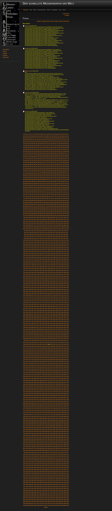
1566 (38, 280)
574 (55, 179)
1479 (32, 270)
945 (49, 212)
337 (66, 158)
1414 (40, 263)
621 (62, 183)
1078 (54, 225)
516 (26, 175)
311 (57, 157)
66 (26, 138)
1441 (67, 264)
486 (55, 172)
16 (44, 134)
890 (26, 208)
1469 (51, 268)
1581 (32, 282)
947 (53, 212)
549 (49, 177)
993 (57, 215)
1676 (59, 291)
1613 (27, 285)
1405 (62, 261)
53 (53, 136)
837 (53, 202)
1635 (40, 287)
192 (39, 147)
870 (30, 206)
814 (51, 200)
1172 (30, 236)
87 (57, 138)
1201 (61, 238)
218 (47, 149)
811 (45, 200)
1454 (57, 266)
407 (28, 166)
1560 (67, 278)
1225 (35, 242)
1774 (48, 302)
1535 (46, 276)
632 (39, 185)
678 (43, 189)
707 (57, 191)
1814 (65, 306)
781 (28, 198)
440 (51, 168)
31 (66, 134)
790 (47, 198)
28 (62, 134)
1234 (59, 242)
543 (36, 177)
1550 (40, 278)
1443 (27, 266)
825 (28, 202)
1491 (65, 270)
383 (24, 164)
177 (53, 145)
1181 (54, 236)
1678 (65, 291)
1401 (51, 261)
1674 (54, 291)
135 (57, 141)
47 (44, 136)
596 (55, 181)
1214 (51, 240)
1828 (57, 308)
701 (45, 191)
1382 (46, 259)
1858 (46, 312)
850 (34, 204)
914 (30, 210)
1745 (62, 299)
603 (24, 183)
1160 (43, 234)
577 (62, 179)
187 (28, 147)
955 (24, 213)
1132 (59, 230)
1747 (67, 299)
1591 (59, 282)
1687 (43, 293)
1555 (54, 278)
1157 (35, 234)
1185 (64, 236)
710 (64, 191)
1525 (65, 274)
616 (51, 183)
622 (64, 183)
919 (41, 210)
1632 (32, 287)
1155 (30, 234)
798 (64, 198)
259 (41, 153)
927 (57, 210)
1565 (35, 280)
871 (32, 206)
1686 (40, 293)
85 (54, 138)
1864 (62, 312)
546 (43, 177)
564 (34, 179)
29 (63, 134)
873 (36, 206)
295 (24, 157)
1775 (51, 302)
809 (41, 200)
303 (41, 157)
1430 (38, 264)
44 (40, 136)
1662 (67, 289)
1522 (57, 274)
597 (57, 181)
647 (24, 187)
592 (47, 181)
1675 (57, 291)
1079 (57, 225)
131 (49, 141)
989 (49, 215)
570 (47, 179)
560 (26, 179)
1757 (48, 300)
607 (32, 183)
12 (38, 134)
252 (26, 153)
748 (51, 194)
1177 (43, 236)
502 (43, 174)
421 (57, 166)
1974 (38, 325)
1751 (32, 300)
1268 (59, 246)
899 (45, 208)
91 (63, 138)
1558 (62, 278)
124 (34, 141)
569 (45, 179)
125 (36, 141)
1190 (32, 238)
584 (30, 181)
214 (38, 149)
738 (30, 194)
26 (59, 134)
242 (51, 151)
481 (45, 172)
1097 (59, 227)
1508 (65, 272)
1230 (48, 242)
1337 (62, 253)
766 (43, 196)
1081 (62, 225)
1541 (62, 276)
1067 (24, 225)
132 (51, 141)
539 (28, 177)
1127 (46, 230)
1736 (38, 299)
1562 (27, 280)
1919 (27, 319)
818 (59, 200)
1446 (35, 266)
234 (34, 151)
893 (32, 208)
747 (49, 194)
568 (43, 179)
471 (24, 172)
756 (68, 194)
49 (47, 136)
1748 (24, 300)
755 (66, 194)
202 (60, 147)
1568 (43, 280)
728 (55, 193)
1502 (48, 272)
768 (47, 196)
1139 (33, 232)
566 (39, 179)
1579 (27, 282)
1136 (25, 232)
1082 (65, 225)
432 (34, 168)
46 (43, 136)
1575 (62, 280)
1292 (32, 249)
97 (26, 140)
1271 (67, 246)
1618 (40, 285)
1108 (42, 229)
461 (49, 170)
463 (53, 170)
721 (41, 193)
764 (39, 196)
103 (37, 140)
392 (43, 164)
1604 (49, 283)
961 (36, 213)
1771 (40, 302)
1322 (67, 251)
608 (34, 183)
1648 (29, 289)
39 (32, 136)
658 (47, 187)
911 (24, 210)
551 (53, 177)
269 (62, 153)
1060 (51, 223)
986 (43, 215)
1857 (43, 312)
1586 (46, 282)
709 (62, 191)
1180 (51, 236)
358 (64, 160)
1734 (32, 299)
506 (51, 174)
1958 (40, 323)
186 (26, 147)
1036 (32, 221)
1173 (33, 236)
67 (28, 138)
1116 (63, 229)
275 (28, 155)
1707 (51, 295)
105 (42, 140)
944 (47, 212)
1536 (48, 276)
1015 (67, 217)
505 (49, 174)
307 (49, 157)
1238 (24, 244)
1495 (29, 272)
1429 (35, 264)
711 (66, 191)
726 (51, 193)
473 (28, 172)
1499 (40, 272)
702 (47, 191)
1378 (35, 259)
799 (66, 198)
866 (68, 204)
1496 (32, 272)
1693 (59, 293)
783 (32, 198)
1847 (62, 310)
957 (28, 213)
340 (26, 160)
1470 (54, 268)
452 (30, 170)
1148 (56, 232)
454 (34, 170)
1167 (62, 234)
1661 (65, 289)
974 (64, 213)
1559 (65, 278)
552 (55, 177)
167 (32, 145)
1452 (51, 266)
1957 (38, 323)
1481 (38, 270)
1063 (59, 223)
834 (47, 202)
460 (47, 170)
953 (66, 212)
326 (43, 158)
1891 (43, 316)
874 (39, 206)
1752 (35, 300)
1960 (46, 323)
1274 (29, 247)
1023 (43, 219)
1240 (29, 244)
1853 (32, 312)
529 (53, 175)
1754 (40, 300)
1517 (43, 274)
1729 (65, 297)
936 (30, 212)
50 (49, 136)
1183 (59, 236)
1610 (65, 283)
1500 (43, 272)
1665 (29, 291)
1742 (54, 299)
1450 (46, 266)
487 (57, 172)
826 (30, 202)
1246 (46, 244)
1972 (32, 325)
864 (64, 204)
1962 (51, 323)
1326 (32, 253)
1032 (67, 219)
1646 (24, 289)
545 (41, 177)
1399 (46, 261)
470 (68, 170)
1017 (27, 219)
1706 (49, 295)
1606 (54, 283)
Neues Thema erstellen (52, 21)
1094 (51, 227)
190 (34, 147)
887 (66, 206)
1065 (65, 223)
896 (39, 208)
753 (62, 194)
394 (47, 164)
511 (62, 174)
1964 (57, 323)
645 (66, 185)
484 (51, 172)
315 (66, 157)
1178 (46, 236)
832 (43, 202)
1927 (48, 319)
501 (41, 174)
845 (24, 204)
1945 (51, 321)
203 (62, 147)
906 (60, 208)
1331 (46, 253)
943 (45, 212)
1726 (57, 297)
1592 (62, 282)
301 (36, 157)
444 (60, 168)
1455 (59, 266)
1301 (57, 249)
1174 (35, 236)
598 (60, 181)
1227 (40, 242)
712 (68, 191)
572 (51, 179)
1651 (38, 289)
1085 (27, 227)
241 (49, 151)
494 (26, 174)
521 (36, 175)
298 (30, 157)
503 (45, 174)
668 (68, 187)
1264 (48, 246)
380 (64, 162)
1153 (25, 234)
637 (49, 185)
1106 (37, 229)
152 (47, 143)
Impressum (6, 57)
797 (62, 198)
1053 (32, 223)
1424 (67, 263)
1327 (35, 253)
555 (62, 177)
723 (45, 193)
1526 (67, 274)
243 (53, 151)
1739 (46, 299)
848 (30, 204)
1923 (38, 319)
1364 (43, 257)
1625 (59, 285)
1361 (35, 257)
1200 (59, 238)
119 (24, 141)
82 (50, 138)
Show (30, 10)
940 (39, 212)
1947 (57, 321)
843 (66, 202)
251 (24, 153)
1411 (32, 263)
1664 (27, 291)
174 (47, 145)
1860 (51, 312)
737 (28, 194)
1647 (27, 289)
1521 (54, 274)
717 (32, 193)
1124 (38, 230)
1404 (59, 261)
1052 (29, 223)
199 (53, 147)
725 (49, 193)
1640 (54, 287)
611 (41, 183)
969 (53, 213)
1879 (57, 314)
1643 (62, 287)
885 (62, 206)
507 (53, 174)
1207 (32, 240)
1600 (38, 283)
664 (60, 187)
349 (45, 160)
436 (43, 168)
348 (43, 160)
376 (55, 162)
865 (66, 204)
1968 (67, 323)
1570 (48, 280)
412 (38, 166)
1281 (48, 247)
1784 (29, 304)
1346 (40, 255)
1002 (32, 217)
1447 (38, 266)
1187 (25, 238)
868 (26, 206)
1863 (59, 312)
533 (62, 175)
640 (55, 185)
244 (55, 151)
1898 (62, 316)
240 (47, 151)
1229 (46, 242)
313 (62, 157)
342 (30, 160)
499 (36, 174)
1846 (59, 310)
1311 (38, 251)
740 (34, 194)
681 (49, 189)
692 (26, 191)
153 (49, 143)
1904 (32, 318)
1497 (35, 272)
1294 (38, 249)
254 (30, 153)
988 (47, 215)
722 (43, 193)
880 (51, 206)
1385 (54, 259)
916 (34, 210)
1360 (32, 257)
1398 (43, 261)
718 (34, 193)
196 (47, 147)
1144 (46, 232)
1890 (40, 316)
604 (26, 183)
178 (55, 145)
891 (28, 208)
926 (55, 210)
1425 (24, 264)
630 (34, 185)
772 (55, 196)
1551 (43, 278)
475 (32, 172)
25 (57, 134)
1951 (67, 321)
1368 (54, 257)
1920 (29, 319)
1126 (43, 230)
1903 (30, 318)
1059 (48, 223)
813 (49, 200)
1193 (40, 238)
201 (57, 147)
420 (55, 166)
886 (64, 206)
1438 (59, 264)
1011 (56, 217)
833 (45, 202)
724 (47, 193)
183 (66, 145)
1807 (46, 306)
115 (62, 140)
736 (26, 194)
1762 (62, 300)
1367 (51, 257)
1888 (35, 316)
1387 (59, 259)
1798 (67, 304)
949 (57, 212)
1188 (27, 238)
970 (55, 213)
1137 (27, 232)
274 (26, 155)
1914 (59, 318)
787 (41, 198)
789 (45, 198)
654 (39, 187)
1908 (43, 318)
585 (32, 181)
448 (68, 168)
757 (24, 196)
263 (49, 153)
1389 (65, 259)
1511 (27, 274)
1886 (29, 316)
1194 (43, 238)
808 (39, 200)
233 (32, 151)
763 (36, 196)
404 (68, 164)
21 (51, 134)
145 (32, 143)
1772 (43, 302)
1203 (67, 238)
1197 (51, 238)
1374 (24, 259)
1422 (62, 263)
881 (53, 206)
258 (39, 153)
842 (64, 202)
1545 (27, 278)
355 (57, 160)
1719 (38, 297)
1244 (40, 244)
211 (32, 149)
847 (28, 204)
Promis (34, 10)
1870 (32, 314)
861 (57, 204)
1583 (38, 282)
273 (24, 155)
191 (36, 147)
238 (43, 151)
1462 (32, 268)
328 (47, 158)
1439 (62, 264)
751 (57, 194)
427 (24, 168)
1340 (24, 255)
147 (36, 143)
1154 (27, 234)
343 (32, 160)
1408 (24, 263)
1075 (46, 225)
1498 (38, 272)
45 (41, 136)
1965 (59, 323)
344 (34, 160)
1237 (67, 242)
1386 (57, 259)
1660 (62, 289)
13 (39, 134)
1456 (62, 266)
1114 (58, 229)
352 (51, 160)
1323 (24, 253)
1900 (67, 316)
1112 (53, 229)
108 (48, 140)
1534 (43, 276)
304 (43, 157)
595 (53, 181)
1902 (27, 318)
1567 (40, 280)
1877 (51, 314)
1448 (40, 266)
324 (39, 158)
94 (68, 138)
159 (62, 143)
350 (47, 160)
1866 (67, 312)
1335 (57, 253)
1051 (27, 223)
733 (66, 193)
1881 (62, 314)
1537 (51, 276)
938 (34, 212)
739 (32, 194)
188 (30, 147)
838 (55, 202)
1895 (54, 316)
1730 (67, 297)
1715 (27, 297)
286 (51, 155)
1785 (32, 304)
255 (32, 153)
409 (32, 166)
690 (68, 189)
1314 (46, 251)
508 (55, 174)
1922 (35, 319)
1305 (67, 249)
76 (41, 138)
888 (68, 206)
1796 (62, 304)
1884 (24, 316)
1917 (67, 318)
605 (28, 183)
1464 (38, 268)
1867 (24, 314)
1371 (62, 257)
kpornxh (27, 71)
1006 (43, 217)
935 (28, 212)
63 (68, 136)
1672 (48, 291)
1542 (65, 276)
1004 (37, 217)
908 (64, 208)
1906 (38, 318)
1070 (32, 225)
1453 (54, 266)
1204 (24, 240)
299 (32, 157)
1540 (59, 276)
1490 (62, 270)
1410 (30, 263)
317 (24, 158)
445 (62, 168)
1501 (46, 272)
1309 (32, 251)
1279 (43, 247)
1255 (24, 246)
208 (26, 149)
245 (57, 151)
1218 (62, 240)
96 (25, 140)
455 (36, 170)
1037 (35, 221)
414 (43, 166)
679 (45, 189)
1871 (35, 314)
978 (26, 215)
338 (68, 158)
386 (30, 164)
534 (64, 175)
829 (36, 202)
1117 (65, 229)
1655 (48, 289)
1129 (51, 230)
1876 (48, 314)
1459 (24, 268)
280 (39, 155)
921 (45, 210)
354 (55, 160)
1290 (27, 249)
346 (39, 160)
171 (41, 145)
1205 (27, 240)
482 (47, 172)
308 (51, 157)
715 (28, 193)
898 (43, 208)
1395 (35, 261)
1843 (51, 310)
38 (31, 136)
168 (34, 145)
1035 (29, 221)
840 (60, 202)
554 (60, 177)
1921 (32, 319)
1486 (51, 270)
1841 (46, 310)
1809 (51, 306)
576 (60, 179)
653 (36, 187)
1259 (35, 246)
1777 (57, 302)
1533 (40, 276)
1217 (59, 240)
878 (47, 206)
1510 (24, 274)
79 (46, 138)
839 (57, 202)
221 (53, 149)
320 (30, 158)
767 (45, 196)
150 (43, 143)
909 (66, 208)
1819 (32, 308)
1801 (30, 306)
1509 (67, 272)
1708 (54, 295)
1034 (27, 221)
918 (38, 210)
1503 (51, 272)
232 (30, 151)
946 (51, 212)
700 (43, 191)
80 (47, 138)
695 (32, 191)
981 (32, 215)
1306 (24, 251)
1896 (57, 316)
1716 (29, 297)
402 (64, 164)
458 (43, 170)
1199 (56, 238)
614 (47, 183)
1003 (35, 217)
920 (43, 210)
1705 (46, 295)
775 (62, 196)
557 (66, 177)
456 (39, 170)
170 (39, 145)
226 (64, 149)
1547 (32, 278)
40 (34, 136)
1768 (32, 302)
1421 (59, 263)
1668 (38, 291)
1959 (43, 323)
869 (28, 206)
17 (45, 134)
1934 (67, 319)
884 (60, 206)
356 (60, 160)
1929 (54, 319)
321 (32, 158)
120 (26, 141)
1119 (25, 230)
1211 (43, 240)
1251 (59, 244)
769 (49, 196)
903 (53, 208)
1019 (32, 219)
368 (39, 162)
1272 (24, 247)
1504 (54, 272)
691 (24, 191)
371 (45, 162)
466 (60, 170)
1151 (64, 232)
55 (56, 136)
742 (39, 194)
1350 (51, 255)
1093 (49, 227)
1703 (40, 295)
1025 (48, 219)
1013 (62, 217)
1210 (40, 240)
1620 (46, 285)
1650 (35, 289)
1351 (54, 255)
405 (24, 166)
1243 (38, 244)
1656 (51, 289)
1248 (51, 244)
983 (36, 215)
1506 (59, 272)
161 (66, 143)
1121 (30, 230)
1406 (65, 261)
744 (43, 194)
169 (36, 145)
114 (60, 140)
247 (62, 151)
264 (51, 153)
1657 (54, 289)
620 (59, 183)
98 (28, 140)
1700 (32, 295)
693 (28, 191)
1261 (40, 246)
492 (68, 172)
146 (34, 143)
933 (24, 212)
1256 (27, 246)
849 (32, 204)
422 (59, 166)
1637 (46, 287)
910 (68, 208)
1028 (57, 219)
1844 (54, 310)
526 (47, 175)
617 (53, 183)
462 (51, 170)
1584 (40, 282)
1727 (59, 297)
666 (64, 187)
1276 (35, 247)
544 (39, 177)
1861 (54, 312)
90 (62, 138)
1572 (54, 280)
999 (24, 217)
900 (47, 208)
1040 (43, 221)
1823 (43, 308)
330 (51, 158)
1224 (32, 242)
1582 (35, 282)
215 (41, 149)
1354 (62, 255)
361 (24, 162)
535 (66, 175)
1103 (29, 229)
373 (49, 162)
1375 (27, 259)
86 (56, 138)
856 (47, 204)
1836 (32, 310)
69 (31, 138)
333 (57, 158)
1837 (35, 310)
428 (26, 168)
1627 (65, 285)
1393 (29, 261)
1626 (62, 285)
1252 (62, 244)
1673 (51, 291)
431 (32, 168)
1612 (24, 285)
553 (57, 177)
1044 (54, 221)
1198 (53, 238)
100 (31, 140)
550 (51, 177)
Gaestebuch (6, 49)
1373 (67, 257)
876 (43, 206)
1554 (51, 278)
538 (26, 177)
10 (35, 134)
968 (51, 213)
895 (36, 208)
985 (41, 215)
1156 (33, 234)
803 (28, 200)
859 (53, 204)
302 (39, 157)
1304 (65, 249)
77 (43, 138)
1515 (38, 274)
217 (45, 149)
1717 (32, 297)
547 (45, 177)
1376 (29, 259)
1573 (57, 280)
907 (62, 208)
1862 (57, 312)
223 (57, 149)
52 (51, 136)
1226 (38, 242)
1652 (40, 289)
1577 (67, 280)
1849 (67, 310)
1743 (57, 299)
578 (64, 179)
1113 (55, 229)
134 (55, 141)
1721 (43, 297)
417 (49, 166)
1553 (48, 278)
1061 (54, 223)
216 (43, 149)
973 (62, 213)
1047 (62, 221)
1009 (51, 217)
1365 (46, 257)
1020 (35, 219)
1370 (59, 257)
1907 (40, 318)
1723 (48, 297)
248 (64, 151)
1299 (51, 249)
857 (49, 204)
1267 (57, 246)
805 (32, 200)
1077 (51, 225)
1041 (46, 221)
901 (49, 208)
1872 (38, 314)
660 (51, 187)
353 (53, 160)
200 (55, 147)
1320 (62, 251)
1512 (29, 274)
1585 (43, 282)
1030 (62, 219)
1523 (59, 274)
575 (57, 179)
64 (23, 138)
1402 (54, 261)
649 (28, 187)
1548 (35, 278)
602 (68, 181)
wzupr (26, 111)
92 (65, 138)
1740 (48, 299)
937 (32, 212)
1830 (62, 308)
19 (48, 134)
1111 (50, 229)
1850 (24, 312)
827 (32, 202)
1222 (27, 242)
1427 (29, 264)
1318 (57, 251)
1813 (62, 306)
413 (41, 166)
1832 (67, 308)
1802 (32, 306)
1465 (40, 268)
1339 (67, 253)
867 (24, 206)
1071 (35, 225)
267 (57, 153)
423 (62, 166)
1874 (43, 314)
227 (66, 149)
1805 (40, 306)
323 (36, 158)
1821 (38, 308)
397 (53, 164)
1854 (35, 312)
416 (47, 166)
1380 (40, 259)
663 (57, 187)
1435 (51, 264)
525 (45, 175)
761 (32, 196)
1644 (65, 287)
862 (60, 204)
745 (45, 194)
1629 (24, 287)
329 (49, 158)
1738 (43, 299)
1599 (35, 283)
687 (62, 189)
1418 (51, 263)
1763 (65, 300)
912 (26, 210)
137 (62, 141)
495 (28, 174)
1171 (27, 236)
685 (57, 189)
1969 (24, 325)
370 (43, 162)
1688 (46, 293)
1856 (40, 312)
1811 (57, 306)
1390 (67, 259)
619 (57, 183)
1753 (38, 300)
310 (55, 157)
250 (68, 151)
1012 (59, 217)
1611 (67, 283)
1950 (65, 321)
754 (64, 194)
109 (50, 140)
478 (39, 172)
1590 (57, 282)
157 (57, 143)
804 (30, 200)
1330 (43, 253)
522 (39, 175)
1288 (67, 247)
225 (62, 149)
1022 (40, 219)
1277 (38, 247)
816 (55, 200)
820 (64, 200)
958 (30, 213)
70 (32, 138)
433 (36, 168)
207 (24, 149)
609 (36, 183)
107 (46, 140)
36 (28, 136)
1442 (24, 266)
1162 (48, 234)
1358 (27, 257)
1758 (51, 300)
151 (45, 143)
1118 (68, 229)
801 (24, 200)
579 (66, 179)
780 (26, 198)
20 (50, 134)
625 (24, 185)
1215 (54, 240)
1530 (32, 276)
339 (24, 160)
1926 (46, 319)
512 (64, 174)
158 (60, 143)
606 (30, 183)
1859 (48, 312)
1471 (57, 268)
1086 (30, 227)
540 (30, 177)
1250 (57, 244)
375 (53, 162)
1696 (67, 293)
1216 (57, 240)
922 (47, 210)
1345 (38, 255)
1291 (29, 249)
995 (62, 215)
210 (30, 149)
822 (68, 200)
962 (39, 213)
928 (59, 210)
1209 (38, 240)
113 (58, 140)
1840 (43, 310)
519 (32, 175)
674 (34, 189)
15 (42, 134)
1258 (32, 246)
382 (68, 162)
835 (49, 202)
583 (28, 181)
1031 (65, 219)
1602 (43, 283)
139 (66, 141)
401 (62, 164)
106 (44, 140)
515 (24, 175)
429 (28, 168)
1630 (27, 287)
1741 (51, 299)
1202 (64, 238)
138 (64, 141)
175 (49, 145)
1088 (35, 227)
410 (34, 166)
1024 (46, 219)
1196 (48, 238)
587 (36, 181)
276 (30, 155)
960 (34, 213)
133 (53, 141)
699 (41, 191)
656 (43, 187)
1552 (46, 278)
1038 (38, 221)
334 (60, 158)
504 (47, 174)
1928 (51, 319)
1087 (32, 227)
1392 (27, 261)
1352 (57, 255)
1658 (57, 289)
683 (53, 189)
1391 (24, 261)
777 (66, 196)
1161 (46, 234)
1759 (54, 300)
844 (68, 202)
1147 (54, 232)
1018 (29, 219)
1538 (54, 276)
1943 (46, 321)
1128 (48, 230)
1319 (59, 251)
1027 (54, 219)
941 (41, 212)
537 (24, 177)
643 (62, 185)
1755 (43, 300)
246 (60, 151)
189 (32, 147)
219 (49, 149)
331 (53, 158)
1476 (24, 270)
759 (28, 196)
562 (30, 179)
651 (32, 187)
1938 (32, 321)
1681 (27, 293)
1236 (65, 242)
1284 (57, 247)
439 (49, 168)
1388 (62, 259)
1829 (59, 308)
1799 (24, 306)
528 (51, 175)
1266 (54, 246)
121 (28, 141)
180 (60, 145)
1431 (40, 264)
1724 (51, 297)
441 (53, 168)
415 (45, 166)
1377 (32, 259)
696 (34, 191)
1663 (24, 291)
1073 (40, 225)
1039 (40, 221)
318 (26, 158)
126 (38, 141)
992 (55, 215)
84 (53, 138)
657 (45, 187)
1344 (35, 255)
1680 (24, 293)
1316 (51, 251)
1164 (54, 234)
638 (51, 185)
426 (68, 166)
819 (62, 200)
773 (57, 196)
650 (30, 187)
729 (57, 193)
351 (49, 160)
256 (34, 153)
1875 (46, 314)
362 (26, 162)
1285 (59, 247)
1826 (51, 308)
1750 (29, 300)
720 (39, 193)
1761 (59, 300)
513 (66, 174)
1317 (54, 251)
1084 (24, 227)
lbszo (26, 25)
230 (26, 151)
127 (41, 141)
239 (45, 151)
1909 (46, 318)
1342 (29, 255)
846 (26, 204)
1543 (67, 276)
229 (24, 151)
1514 (35, 274)
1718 (35, 297)
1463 (35, 268)
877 (45, 206)
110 (52, 140)
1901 (24, 318)
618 (55, 183)
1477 (27, 270)
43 (38, 136)
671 (28, 189)
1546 (29, 278)
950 (60, 212)
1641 (57, 287)
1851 (27, 312)
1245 (43, 244)
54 (54, 136)
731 (62, 193)
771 (53, 196)
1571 (51, 280)
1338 (65, 253)
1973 (35, 325)
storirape (27, 92)
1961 (48, 323)
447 (66, 168)
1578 (24, 282)
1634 (38, 287)
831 (41, 202)
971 (57, 213)
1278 (40, 247)
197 (49, 147)
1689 (48, 293)
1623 (54, 285)
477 (36, 172)
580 (68, 179)
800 (68, 198)
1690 (51, 293)
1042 (48, 221)
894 (34, 208)
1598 (32, 283)
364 (30, 162)
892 (30, 208)
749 (53, 194)
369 (41, 162)
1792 (51, 304)
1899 (65, 316)
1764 (67, 300)
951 (62, 212)
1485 (48, 270)
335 (62, 158)
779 (24, 198)
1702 (38, 295)
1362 (38, 257)
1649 (32, 289)
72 (35, 138)
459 (45, 170)
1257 (29, 246)
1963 (54, 323)
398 (55, 164)
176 (51, 145)
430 (30, 168)
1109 (45, 229)
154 (51, 143)
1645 (67, 287)
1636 (43, 287)
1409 (27, 263)
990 (51, 215)
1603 (46, 283)
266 (55, 153)
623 (66, 183)
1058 (46, 223)
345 (36, 160)
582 (26, 181)
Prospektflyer (54, 10)
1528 (27, 276)
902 (51, 208)
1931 (59, 319)
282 (43, 155)
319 (28, 158)
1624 (57, 285)
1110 (48, 229)
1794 (57, 304)
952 (64, 212)
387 (32, 164)
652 (34, 187)
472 (26, 172)
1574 (59, 280)
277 (32, 155)
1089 (38, 227)
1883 (67, 314)
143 (28, 143)
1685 (38, 293)
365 (32, 162)
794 (55, 198)
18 (47, 134)
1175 (38, 236)
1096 (57, 227)
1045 (57, 221)
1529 (29, 276)
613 (45, 183)
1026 (51, 219)
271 (66, 153)
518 (30, 175)
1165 (56, 234)
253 (28, 153)
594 (51, 181)
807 (36, 200)
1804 (38, 306)
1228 (43, 242)
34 (25, 136)
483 (49, 172)
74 (38, 138)
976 (68, 213)
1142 (41, 232)
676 (39, 189)
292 (64, 155)
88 (59, 138)
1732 (27, 299)
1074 (43, 225)
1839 (40, 310)
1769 (35, 302)
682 (51, 189)
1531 (35, 276)
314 (64, 157)
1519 (48, 274)
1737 (40, 299)
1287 (65, 247)
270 (64, 153)
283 (45, 155)
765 (41, 196)
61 (65, 136)
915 (32, 210)
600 (64, 181)
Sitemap (5, 55)
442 (55, 168)
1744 (59, 299)
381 (66, 162)
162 (68, 143)
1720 (40, 297)
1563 (29, 280)
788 (43, 198)
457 (41, 170)
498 (34, 174)
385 (28, 164)
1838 (38, 310)
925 (53, 210)
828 (34, 202)
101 (33, 140)
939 (36, 212)
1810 (54, 306)
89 (60, 138)
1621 (48, 285)
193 (41, 147)
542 (34, 177)
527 (49, 175)
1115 (60, 229)
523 (41, 175)
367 (36, 162)
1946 (54, 321)
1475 (67, 268)
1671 (46, 291)
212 (34, 149)
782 (30, 198)
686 (60, 189)
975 (66, 213)
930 (64, 210)
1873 (40, 314)
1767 (29, 302)
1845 (57, 310)
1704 (43, 295)
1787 (38, 304)
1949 (62, 321)
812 (47, 200)
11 (36, 134)
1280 (46, 247)
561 (28, 179)
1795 (59, 304)
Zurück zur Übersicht (64, 21)
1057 (43, 223)
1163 (51, 234)
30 (65, 134)
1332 (48, 253)
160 (64, 143)
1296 (43, 249)
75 (40, 138)
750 (55, 194)
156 (55, 143)
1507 (62, 272)
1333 (51, 253)
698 (39, 191)
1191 (35, 238)
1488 (57, 270)
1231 (51, 242)
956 (26, 213)
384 (26, 164)
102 (35, 140)
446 (64, 168)
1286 (62, 247)
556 (64, 177)
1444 (29, 266)
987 (45, 215)
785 (36, 198)
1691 (54, 293)
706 (55, 191)
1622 (51, 285)
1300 (54, 249)
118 (68, 140)
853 (41, 204)
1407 (67, 261)
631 (36, 185)
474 (30, 172)
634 (43, 185)
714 (26, 193)
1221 (24, 242)
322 (34, 158)
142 (26, 143)
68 (29, 138)
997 (66, 215)
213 (36, 149)
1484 (46, 270)
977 (24, 215)
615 (49, 183)
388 (34, 164)
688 (64, 189)
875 (41, 206)
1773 (46, 302)
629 (32, 185)
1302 (59, 249)
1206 (30, 240)
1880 (59, 314)
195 (45, 147)
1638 (48, 287)
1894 (51, 316)
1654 (46, 289)
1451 (48, 266)
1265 (51, 246)
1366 (48, 257)
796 (60, 198)
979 (28, 215)
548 (47, 177)
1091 (43, 227)
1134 (64, 230)
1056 (40, 223)
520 (34, 175)
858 (51, 204)
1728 (62, 297)
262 (47, 153)
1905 (35, 318)
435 (41, 168)
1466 (43, 268)
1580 (29, 282)
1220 (67, 240)
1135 (67, 230)
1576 (65, 280)
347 (41, 160)
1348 (46, 255)
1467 (46, 268)
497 (32, 174)
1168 (64, 234)
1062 (57, 223)
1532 (38, 276)
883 (57, 206)
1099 (65, 227)
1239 (27, 244)
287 (53, 155)
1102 (27, 229)
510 (60, 174)
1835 (29, 310)
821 (66, 200)
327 (45, 158)
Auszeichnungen (42, 10)
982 (34, 215)
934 (26, 212)
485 (53, 172)
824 (26, 202)
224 (59, 149)
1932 (62, 319)
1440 (65, 264)
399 (57, 164)
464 (55, 170)
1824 (46, 308)
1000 (26, 217)
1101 (24, 229)
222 (55, 149)
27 (60, 134)
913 (28, 210)
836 (51, 202)
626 (26, 185)
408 (30, 166)
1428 (32, 264)
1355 (65, 255)
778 (68, 196)
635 (45, 185)
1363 (40, 257)
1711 (62, 295)
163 (24, 145)
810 (43, 200)
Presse (64, 10)
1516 (40, 274)
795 (57, 198)
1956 (35, 323)
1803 (35, 306)
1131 (56, 230)
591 (45, 181)
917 (36, 210)
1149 (59, 232)
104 (40, 140)
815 (53, 200)
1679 (67, 291)
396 (51, 164)
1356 (67, 255)
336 (64, 158)
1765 (24, 302)
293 (66, 155)
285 (49, 155)
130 (47, 141)
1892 (46, 316)
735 (24, 194)
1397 (40, 261)
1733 (29, 299)
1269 (62, 246)
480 (43, 172)
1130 (54, 230)
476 (34, 172)
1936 (27, 321)
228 (68, 149)
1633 (35, 287)
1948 (59, 321)
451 (28, 170)
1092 (46, 227)
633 (41, 185)
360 (68, 160)
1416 (46, 263)
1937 (29, 321)
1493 (24, 272)
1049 (67, 221)
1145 (48, 232)
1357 (24, 257)
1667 (35, 291)
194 (43, 147)
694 (30, 191)
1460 (27, 268)
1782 (24, 304)
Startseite (25, 10)
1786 (35, 304)
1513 (32, 274)
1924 (40, 319)
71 (34, 138)
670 (26, 189)
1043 (51, 221)
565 (36, 179)
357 (62, 160)
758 (26, 196)
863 (62, 204)
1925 (43, 319)
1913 (57, 318)
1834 (27, 310)
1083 (67, 225)
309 (53, 157)
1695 (65, 293)
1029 (59, 219)
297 (28, 157)
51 (50, 136)
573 (53, 179)
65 (25, 138)
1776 (54, 302)
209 (28, 149)
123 (32, 141)
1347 (43, 255)
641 (57, 185)
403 (66, 164)
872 (34, 206)
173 (45, 145)
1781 (67, 302)
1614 (29, 285)
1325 (29, 253)
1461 (29, 268)
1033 (24, 221)
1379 (38, 259)
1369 (57, 257)
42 (37, 136)
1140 (35, 232)
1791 (48, 304)
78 (44, 138)
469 (66, 170)
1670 (43, 291)
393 (45, 164)
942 (43, 212)
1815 (67, 306)
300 (34, 157)
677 (41, 189)
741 (36, 194)
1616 (35, 285)
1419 (54, 263)
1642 (59, 287)
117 (66, 140)
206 (68, 147)
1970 (27, 325)
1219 (65, 240)
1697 (24, 295)
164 (26, 145)
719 (36, 193)
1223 (29, 242)
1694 (62, 293)
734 (68, 193)
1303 (62, 249)
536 (68, 175)
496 (30, 174)
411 (36, 166)
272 (68, 153)
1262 (43, 246)
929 (62, 210)
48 (46, 136)
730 (60, 193)
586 (34, 181)
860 (55, 204)
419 (53, 166)
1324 (27, 253)
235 (36, 151)
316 (68, 157)
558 (68, 177)
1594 (67, 282)
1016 (24, 219)
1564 (32, 280)
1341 (27, 255)
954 (68, 212)
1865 (65, 312)
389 (36, 164)
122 (30, 141)
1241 (32, 244)
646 (68, 185)
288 (55, 155)
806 (34, 200)
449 (24, 170)
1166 (59, 234)
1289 (24, 249)
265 (53, 153)
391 (41, 164)
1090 (40, 227)
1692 (57, 293)
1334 (54, 253)
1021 (38, 219)
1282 (51, 247)
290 (60, 155)
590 (43, 181)
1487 (54, 270)
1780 (65, 302)
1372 (65, 257)
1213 (48, 240)
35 (26, 136)
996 (64, 215)
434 (39, 168)
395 (49, 164)
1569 (46, 280)
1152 (67, 232)
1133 (61, 230)
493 (24, 174)
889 (24, 208)
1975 (40, 325)
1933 (65, 319)
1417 (48, 263)
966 (47, 213)
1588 (51, 282)
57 (59, 136)
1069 (29, 225)
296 (26, 157)
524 (43, 175)
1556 (57, 278)
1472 (59, 268)
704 (51, 191)
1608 (59, 283)
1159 (41, 234)
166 (30, 145)
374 (51, 162)
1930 (57, 319)
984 (39, 215)
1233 (57, 242)
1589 (54, 282)
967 (49, 213)
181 (62, 145)
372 (47, 162)
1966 (62, 323)
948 (55, 212)
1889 (38, 316)
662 (55, 187)
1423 (65, 263)
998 (68, 215)
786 (39, 198)
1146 (51, 232)
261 (45, 153)
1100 (67, 227)
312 (59, 157)
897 (41, 208)
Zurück (25, 134)
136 (59, 141)
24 (56, 134)
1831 (65, 308)
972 (60, 213)
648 (26, 187)
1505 (57, 272)
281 (41, 155)
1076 (48, 225)
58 (60, 136)
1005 (40, 217)
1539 (57, 276)
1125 (40, 230)
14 (41, 134)
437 (45, 168)
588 (39, 181)
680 (47, 189)
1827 (54, 308)
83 (51, 138)
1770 (38, 302)
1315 (48, 251)
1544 (24, 278)
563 (32, 179)
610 (39, 183)
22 (53, 134)
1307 (27, 251)
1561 (24, 280)
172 (43, 145)
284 (47, 155)
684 (55, 189)
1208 (35, 240)
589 (41, 181)
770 (51, 196)
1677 (62, 291)
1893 (48, 316)
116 (64, 140)
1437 (57, 264)
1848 (65, 310)
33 (23, 136)
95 (23, 140)
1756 (46, 300)
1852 (29, 312)
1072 (38, 225)
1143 (43, 232)
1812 (59, 306)
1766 (27, 302)
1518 (46, 274)
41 (35, 136)
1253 (65, 244)
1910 (49, 318)
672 (30, 189)
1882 (65, 314)
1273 (27, 247)
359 (66, 160)
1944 (48, 321)
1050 (24, 223)
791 (49, 198)
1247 (48, 244)
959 (32, 213)
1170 (25, 236)
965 (45, 213)
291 (62, 155)
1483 (43, 270)
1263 (46, 246)
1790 (46, 304)
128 (43, 141)
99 (29, 140)
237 (41, 151)
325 (41, 158)
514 (68, 174)
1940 (38, 321)
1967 (65, 323)
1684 (35, 293)
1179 (48, 236)
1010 (54, 217)
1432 (43, 264)
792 (51, 198)
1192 (38, 238)
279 (36, 155)
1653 (43, 289)
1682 (29, 293)
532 (60, 175)
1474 (65, 268)
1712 (65, 295)
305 (45, 157)
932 (68, 210)
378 (60, 162)
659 (49, 187)
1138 (30, 232)
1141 (38, 232)
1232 (54, 242)
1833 (24, 310)
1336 (59, 253)
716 (30, 193)
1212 (46, 240)
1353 (59, 255)
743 (41, 194)
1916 (65, 318)
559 (24, 179)
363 (28, 162)
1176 (41, 236)
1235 (62, 242)
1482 (40, 270)
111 (54, 140)
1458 (67, 266)
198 (51, 147)
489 (62, 172)
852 (39, 204)
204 (64, 147)
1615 (32, 285)
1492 (67, 270)
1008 (48, 217)
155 (53, 143)
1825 (48, 308)
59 (62, 136)
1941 (40, 321)
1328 (38, 253)
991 (53, 215)
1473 (62, 268)
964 (43, 213)
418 (51, 166)
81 (49, 138)
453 (32, 170)
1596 (27, 283)
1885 (27, 316)
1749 (27, 300)
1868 (27, 314)
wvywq (26, 48)
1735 (35, 299)
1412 (35, 263)
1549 (38, 278)
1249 (54, 244)
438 (47, 168)
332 (55, 158)
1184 (62, 236)
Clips (60, 10)
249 (66, 151)
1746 (65, 299)
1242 (35, 244)
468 (64, 170)
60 (63, 136)
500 (39, 174)
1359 (29, 257)
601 (66, 181)
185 (24, 147)
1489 (59, 270)
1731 (24, 299)
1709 (57, 295)
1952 (24, 323)
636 (47, 185)
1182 (56, 236)
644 (64, 185)
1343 (32, 255)
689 (66, 189)
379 (62, 162)
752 (60, 194)
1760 (57, 300)
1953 (27, 323)
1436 (54, 264)
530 (55, 175)
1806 (43, 306)
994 (60, 215)
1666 (32, 291)
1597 (30, 283)
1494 (27, 272)
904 (55, 208)
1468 (48, 268)
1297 (46, 249)
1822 (40, 308)
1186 (67, 236)
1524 (62, 274)
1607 (57, 283)
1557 (59, 278)
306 (47, 157)
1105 (34, 229)
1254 (67, 244)
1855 (38, 312)
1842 (48, 310)
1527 (24, 276)
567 (41, 179)
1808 (49, 306)
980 (30, 215)
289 (57, 155)
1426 (27, 264)
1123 (35, 230)
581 (24, 181)
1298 (48, 249)
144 (30, 143)
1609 (62, 283)
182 (64, 145)
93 (66, 138)
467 (62, 170)
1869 (29, 314)
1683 (32, 293)
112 (56, 140)
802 (26, 200)
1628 (67, 285)
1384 (51, 259)
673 (32, 189)
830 (39, 202)
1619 (43, 285)
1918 (24, 319)
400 (60, 164)
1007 (45, 217)
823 (24, 202)
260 (43, 153)
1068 (27, 225)
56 (57, 136)
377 (57, 162)
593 (49, 181)
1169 (67, 234)
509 (57, 174)
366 (34, 162)
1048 (65, 221)
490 (64, 172)
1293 (35, 249)
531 (57, 175)
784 (34, 198)
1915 (62, 318)
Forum (4, 51)
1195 (46, 238)
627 (28, 185)
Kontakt (5, 53)
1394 (32, 261)
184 (68, 145)
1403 (57, 261)
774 (60, 196)
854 (43, 204)
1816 (24, 308)
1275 (32, 247)
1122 (33, 230)
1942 (43, 321)
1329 (40, 253)
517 (28, 175)
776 (64, 196)
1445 (32, 266)
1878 (54, 314)
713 (24, 193)
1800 (27, 306)
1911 (51, 318)
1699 (30, 295)
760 (30, 196)
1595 (24, 283)
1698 (27, 295)
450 (26, 170)
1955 (32, 323)
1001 (29, 217)
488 (60, 172)
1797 (65, 304)
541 (32, 177)
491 (66, 172)
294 (68, 155)
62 (66, 136)
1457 (65, 266)
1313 (43, 251)
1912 (54, 318)
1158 (38, 234)
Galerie (48, 10)
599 (62, 181)
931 (66, 210)
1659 (59, 289)
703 (49, 191)
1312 (40, 251)
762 (34, 196)
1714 (24, 297)
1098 (62, 227)
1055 (38, 223)
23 (54, 134)
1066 (67, 223)
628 (30, 185)
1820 (35, 308)
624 (68, 183)
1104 (32, 229)
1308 (30, 251)
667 (66, 187)
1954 (29, 323)
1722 (46, 297)
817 (57, 200)
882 (55, 206)
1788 (40, 304)
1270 (65, 246)
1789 (43, 304)
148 (39, 143)
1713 (67, 295)
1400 (48, 261)
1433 (46, 264)
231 (28, 151)
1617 (38, 285)
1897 (59, 316)
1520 (51, 274)
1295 (40, 249)
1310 (35, 251)
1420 (57, 263)
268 (60, 153)
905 (57, 208)
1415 (43, 263)
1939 (35, 321)
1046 (59, 221)
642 (60, 185)
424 (64, 166)
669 (24, 189)
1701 (35, 295)
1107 (40, 229)
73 (37, 138)
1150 (62, 232)
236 (39, 151)
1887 (32, 316)
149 (41, 143)
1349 (48, 255)
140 (68, 141)
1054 (35, 223)
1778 (59, 302)
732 (64, 193)
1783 (27, 304)
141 (24, 143)
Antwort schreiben (41, 21)
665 (62, 187)
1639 (51, 287)
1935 (24, 321)
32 (68, 134)
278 (34, 155)
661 (53, 187)
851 (36, 204)
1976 (43, 325)
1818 (29, 308)
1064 (62, 223)
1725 (54, 297)
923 (49, 210)
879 (49, 206)
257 (36, 153)
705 (53, 191)
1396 (38, 261)
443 (57, 168)
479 (41, 172)
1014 (64, 217)
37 (29, 136)
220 (51, 149)
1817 (27, 308)
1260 (38, 246)
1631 (29, 287)
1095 (54, 227)
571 (49, 179)
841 (62, 202)
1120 (27, 230)
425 (66, 166)
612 (43, 183)
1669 (40, 291)
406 (26, 166)
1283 (54, 247)
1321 (65, 251)
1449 (43, 266)
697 (36, 191)
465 (57, 170)
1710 (59, 295)
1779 (62, 302)
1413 (38, 263)
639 (53, 185)
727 (53, 193)
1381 (43, 259)
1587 (48, 282)
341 (28, 160)
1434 (48, 264)
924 (51, 210)
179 (57, 145)
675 (36, 189)
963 (41, 213)
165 (28, 145)
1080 (59, 225)
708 (60, 191)
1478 (29, 270)
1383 (48, 259)
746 (47, 194)
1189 (30, 238)
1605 (51, 283)
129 (45, 141)
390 (39, 164)
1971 (29, 325)
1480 (35, 270)
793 (53, 198)
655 (41, 187)
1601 (40, 283)
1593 (65, 282)
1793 (54, 304)
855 (45, 204)
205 (66, 147)
